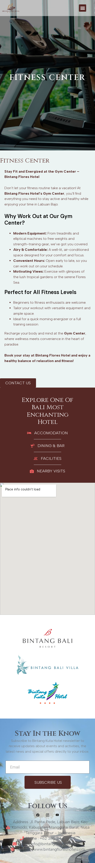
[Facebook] (37, 814)
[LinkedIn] (57, 814)
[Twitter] (47, 814)
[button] (82, 8)
